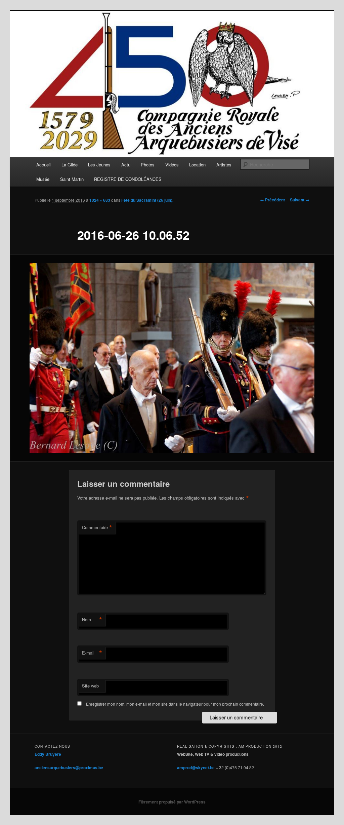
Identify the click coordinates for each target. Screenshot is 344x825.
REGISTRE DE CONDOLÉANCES (128, 179)
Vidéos (172, 164)
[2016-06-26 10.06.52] (172, 358)
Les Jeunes (99, 164)
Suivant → (299, 200)
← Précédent (272, 200)
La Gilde (69, 164)
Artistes (223, 164)
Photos (148, 164)
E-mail (92, 652)
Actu (125, 164)
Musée (42, 179)
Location (197, 164)
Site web (90, 685)
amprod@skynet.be (196, 767)
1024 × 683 (99, 200)
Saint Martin (72, 179)
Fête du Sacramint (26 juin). (147, 200)
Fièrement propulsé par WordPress (172, 802)
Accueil (43, 164)
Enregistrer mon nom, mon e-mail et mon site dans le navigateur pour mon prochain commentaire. (175, 704)
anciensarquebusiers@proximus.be (69, 767)
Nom (92, 619)
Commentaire (97, 527)
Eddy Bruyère (48, 754)
